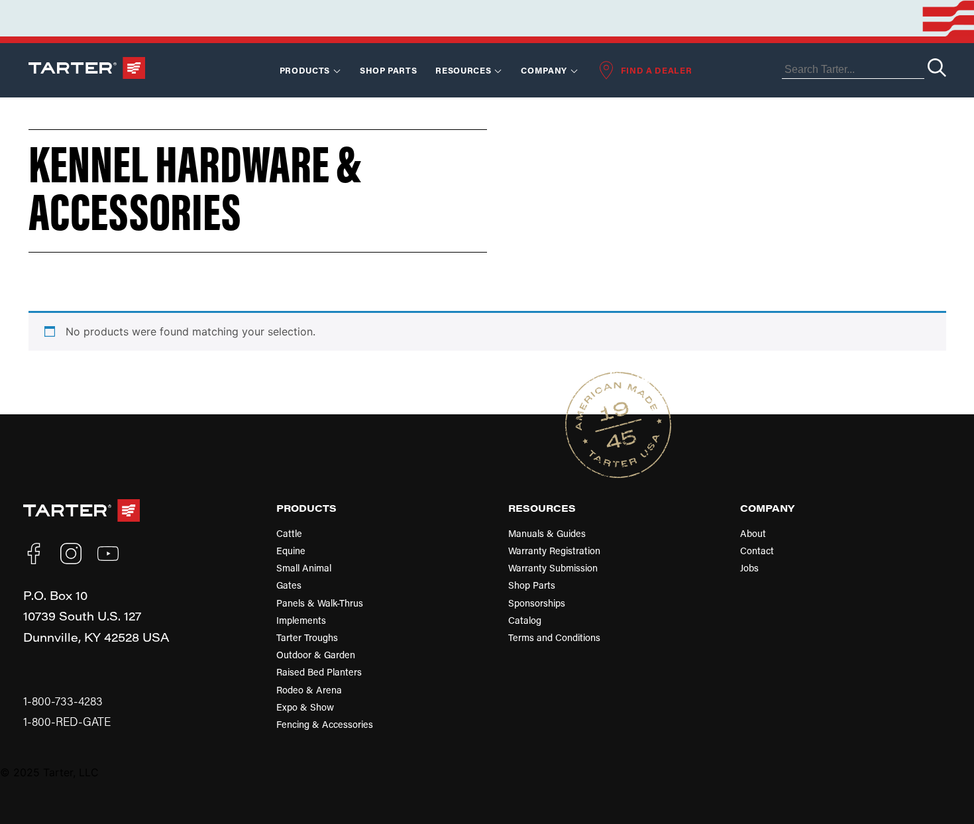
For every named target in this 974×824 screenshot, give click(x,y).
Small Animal (303, 567)
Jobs (749, 567)
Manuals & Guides (547, 533)
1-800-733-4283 (63, 701)
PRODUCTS (306, 507)
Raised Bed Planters (319, 672)
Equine (290, 550)
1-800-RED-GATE (67, 721)
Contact (757, 550)
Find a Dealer (656, 70)
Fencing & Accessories (324, 724)
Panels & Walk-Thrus (319, 603)
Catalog (524, 620)
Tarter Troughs (307, 637)
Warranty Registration (554, 550)
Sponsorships (536, 603)
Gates (288, 585)
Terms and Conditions (554, 637)
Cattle (289, 533)
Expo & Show (305, 707)
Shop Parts (388, 70)
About (753, 533)
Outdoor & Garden (315, 654)
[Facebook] (33, 553)
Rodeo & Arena (309, 689)
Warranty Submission (553, 567)
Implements (301, 620)
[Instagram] (70, 553)
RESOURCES (463, 70)
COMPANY (767, 507)
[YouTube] (108, 553)
